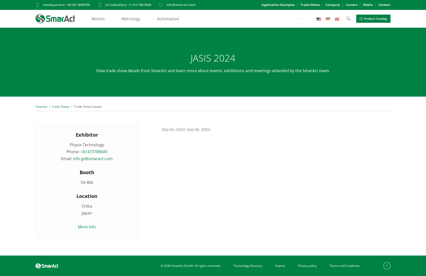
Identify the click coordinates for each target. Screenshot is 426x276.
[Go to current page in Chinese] (337, 18)
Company (332, 4)
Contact (384, 4)
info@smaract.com (180, 4)
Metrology (130, 18)
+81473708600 (94, 151)
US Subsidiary (128, 4)
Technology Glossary (247, 266)
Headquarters (66, 4)
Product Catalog (375, 19)
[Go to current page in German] (328, 18)
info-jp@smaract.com (93, 158)
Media (368, 4)
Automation (168, 18)
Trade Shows (310, 4)
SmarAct (41, 107)
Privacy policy (307, 266)
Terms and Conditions (345, 266)
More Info (87, 227)
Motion (98, 18)
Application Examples (278, 4)
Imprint (280, 266)
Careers (351, 4)
